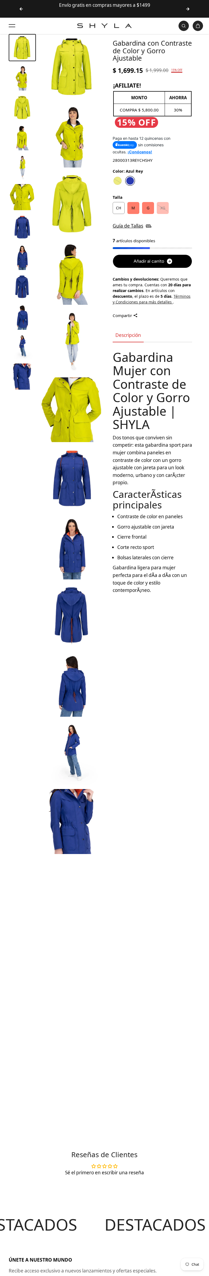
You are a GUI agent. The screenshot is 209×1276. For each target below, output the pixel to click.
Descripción (128, 335)
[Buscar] (184, 26)
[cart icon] (198, 26)
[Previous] (21, 9)
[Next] (188, 9)
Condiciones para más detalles (144, 302)
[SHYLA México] (104, 25)
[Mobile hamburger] (12, 26)
